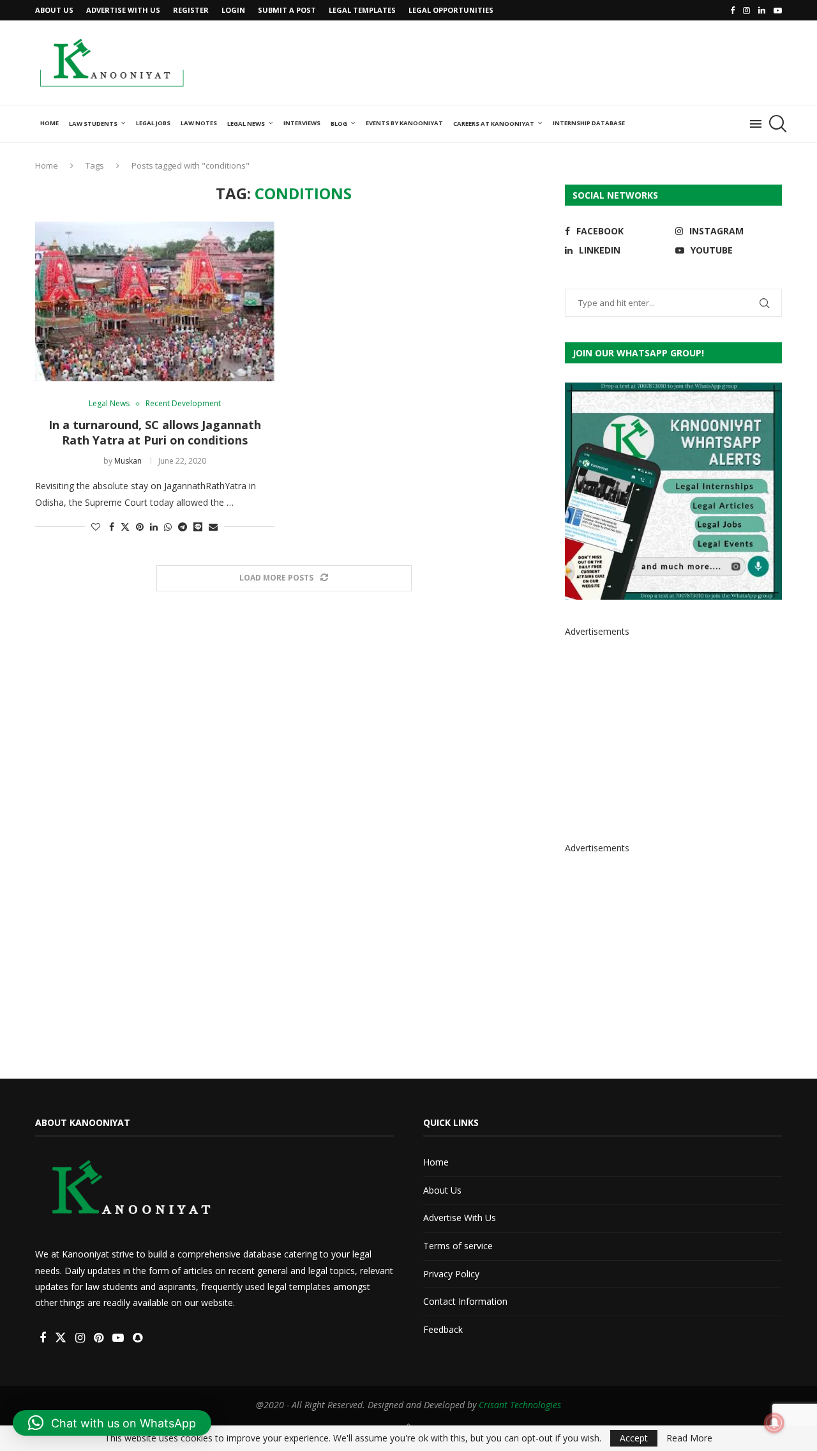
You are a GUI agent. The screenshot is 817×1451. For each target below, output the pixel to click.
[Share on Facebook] (111, 526)
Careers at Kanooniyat (493, 123)
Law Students (93, 123)
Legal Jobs (153, 123)
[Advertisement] (549, 61)
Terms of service (458, 1246)
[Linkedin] (761, 10)
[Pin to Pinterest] (140, 526)
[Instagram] (746, 10)
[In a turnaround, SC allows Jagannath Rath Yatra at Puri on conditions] (154, 301)
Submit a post (287, 10)
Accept (634, 1438)
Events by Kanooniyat (404, 123)
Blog (339, 123)
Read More (689, 1438)
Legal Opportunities (450, 10)
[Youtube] (778, 10)
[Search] (775, 123)
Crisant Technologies (520, 1405)
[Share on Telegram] (182, 526)
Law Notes (199, 123)
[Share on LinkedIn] (154, 526)
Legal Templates (362, 10)
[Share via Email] (213, 526)
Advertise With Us (123, 10)
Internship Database (589, 123)
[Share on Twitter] (125, 526)
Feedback (443, 1329)
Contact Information (465, 1301)
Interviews (301, 123)
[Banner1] (673, 491)
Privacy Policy (451, 1274)
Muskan (128, 460)
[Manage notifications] (774, 1423)
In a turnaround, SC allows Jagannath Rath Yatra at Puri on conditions (155, 432)
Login (233, 10)
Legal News (246, 123)
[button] (112, 1423)
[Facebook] (732, 10)
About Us (54, 10)
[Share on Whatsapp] (168, 526)
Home (49, 123)
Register (191, 10)
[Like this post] (95, 526)
